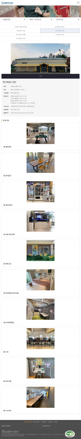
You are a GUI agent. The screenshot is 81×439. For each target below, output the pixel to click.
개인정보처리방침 (27, 422)
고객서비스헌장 (36, 422)
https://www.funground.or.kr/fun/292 (22, 113)
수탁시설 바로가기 (46, 426)
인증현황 (50, 422)
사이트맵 (55, 422)
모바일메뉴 (78, 2)
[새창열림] (70, 431)
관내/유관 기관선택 (6, 426)
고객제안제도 (44, 422)
